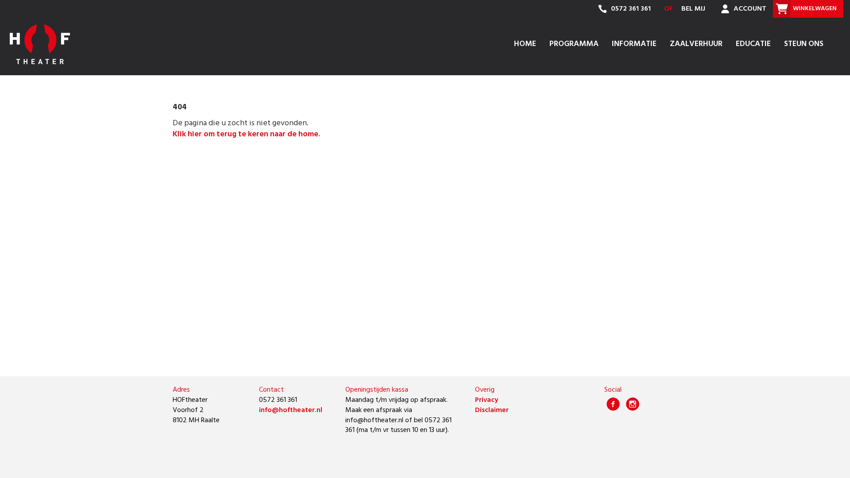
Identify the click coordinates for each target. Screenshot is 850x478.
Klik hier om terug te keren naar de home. (246, 134)
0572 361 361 (630, 9)
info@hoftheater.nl (290, 410)
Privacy (486, 400)
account (749, 9)
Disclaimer (492, 410)
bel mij (693, 9)
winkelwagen (815, 9)
